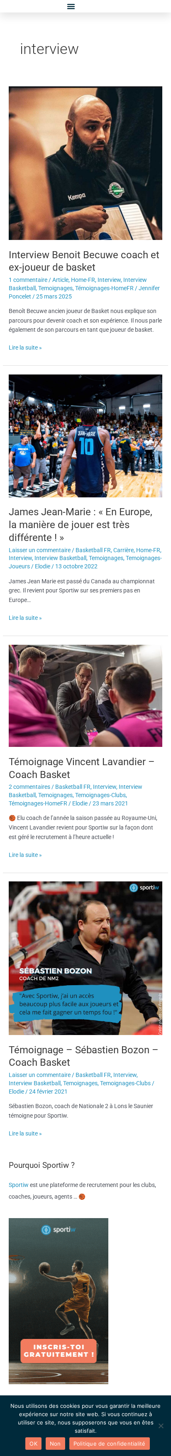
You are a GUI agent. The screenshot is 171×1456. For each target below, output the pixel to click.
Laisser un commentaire (40, 550)
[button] (71, 6)
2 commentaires (29, 786)
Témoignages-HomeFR (104, 288)
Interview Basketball (60, 558)
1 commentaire (28, 280)
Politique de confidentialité (109, 1443)
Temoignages (55, 288)
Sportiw (19, 1185)
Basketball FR (93, 550)
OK (33, 1443)
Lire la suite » (25, 347)
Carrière (123, 550)
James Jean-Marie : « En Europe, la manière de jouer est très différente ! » (80, 524)
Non (55, 1443)
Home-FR (83, 280)
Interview (109, 280)
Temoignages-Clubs (100, 795)
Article (60, 280)
